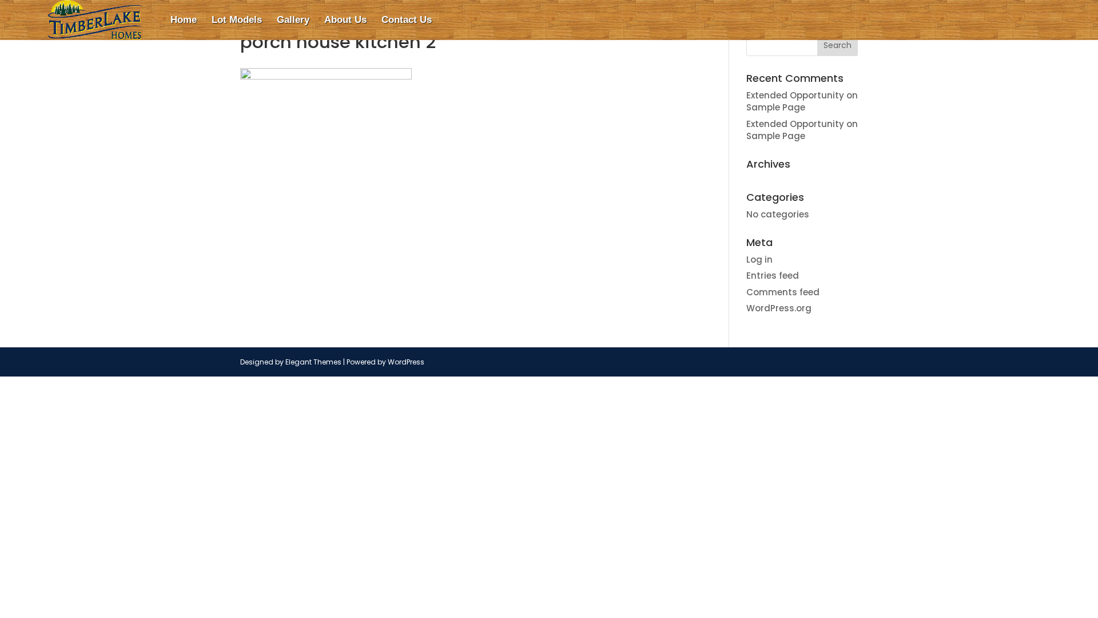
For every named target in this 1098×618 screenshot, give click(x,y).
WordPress (406, 362)
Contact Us (406, 19)
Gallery (293, 19)
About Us (345, 19)
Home (183, 19)
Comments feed (782, 292)
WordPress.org (778, 308)
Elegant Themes (313, 362)
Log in (759, 259)
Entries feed (772, 276)
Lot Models (237, 19)
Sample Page (775, 107)
